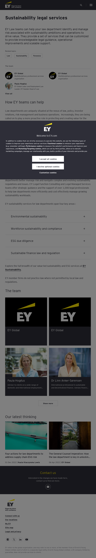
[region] (48, 150)
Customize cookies (48, 172)
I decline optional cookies (48, 166)
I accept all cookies (48, 159)
